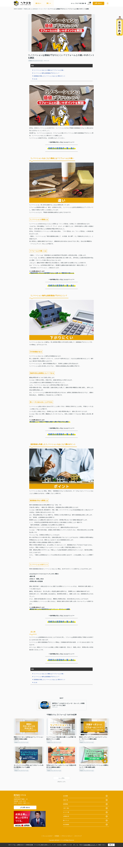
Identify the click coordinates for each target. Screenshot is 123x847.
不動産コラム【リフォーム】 (36, 60)
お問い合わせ (98, 3)
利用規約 (57, 836)
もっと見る (61, 778)
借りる (38, 3)
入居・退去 (66, 808)
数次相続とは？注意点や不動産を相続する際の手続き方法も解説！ (50, 421)
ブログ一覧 (78, 3)
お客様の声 (66, 816)
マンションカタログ (47, 836)
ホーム (72, 3)
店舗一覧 (83, 3)
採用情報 (65, 804)
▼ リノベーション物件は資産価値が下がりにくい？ (45, 73)
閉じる (111, 844)
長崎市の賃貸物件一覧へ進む (61, 148)
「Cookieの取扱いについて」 (89, 844)
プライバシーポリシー (67, 836)
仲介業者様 (66, 824)
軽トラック (66, 820)
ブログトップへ (61, 781)
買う (48, 3)
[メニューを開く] (107, 3)
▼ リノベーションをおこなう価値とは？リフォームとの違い (48, 70)
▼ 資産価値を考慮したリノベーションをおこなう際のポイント (48, 76)
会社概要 (65, 796)
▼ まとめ (34, 79)
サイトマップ (78, 836)
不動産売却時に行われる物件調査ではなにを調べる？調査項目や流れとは (52, 273)
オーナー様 (66, 812)
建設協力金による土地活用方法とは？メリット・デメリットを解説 (50, 609)
